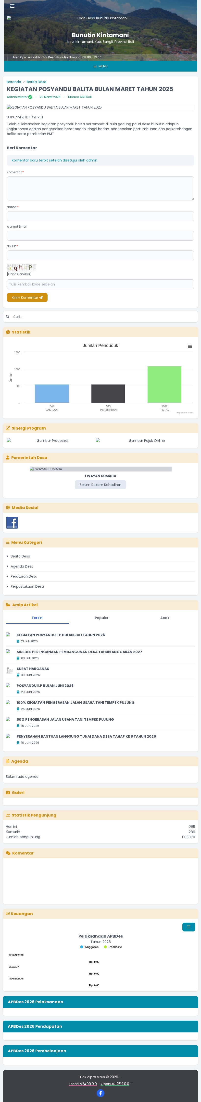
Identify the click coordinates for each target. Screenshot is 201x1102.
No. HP (12, 246)
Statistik (21, 332)
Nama (13, 207)
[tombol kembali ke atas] (191, 1092)
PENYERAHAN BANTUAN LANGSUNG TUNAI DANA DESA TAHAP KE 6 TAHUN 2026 (86, 736)
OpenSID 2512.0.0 (115, 1083)
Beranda (14, 81)
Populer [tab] (102, 617)
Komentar (15, 172)
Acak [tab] (164, 617)
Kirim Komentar (25, 297)
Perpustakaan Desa (27, 586)
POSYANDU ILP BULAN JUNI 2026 (45, 685)
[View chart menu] (190, 346)
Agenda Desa (22, 566)
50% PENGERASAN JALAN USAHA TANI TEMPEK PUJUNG (65, 719)
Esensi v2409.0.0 (83, 1083)
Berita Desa (36, 81)
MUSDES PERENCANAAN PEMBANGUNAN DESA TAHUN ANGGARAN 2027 (79, 651)
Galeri (18, 792)
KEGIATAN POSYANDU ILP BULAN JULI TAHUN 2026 (61, 634)
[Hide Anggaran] (89, 947)
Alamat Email (17, 226)
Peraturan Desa (24, 576)
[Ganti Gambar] (19, 274)
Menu (103, 66)
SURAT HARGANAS (33, 668)
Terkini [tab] (37, 617)
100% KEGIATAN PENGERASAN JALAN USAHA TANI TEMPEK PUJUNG (76, 702)
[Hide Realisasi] (113, 947)
